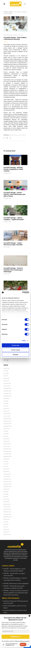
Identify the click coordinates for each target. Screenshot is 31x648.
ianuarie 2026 (7, 385)
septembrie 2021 (7, 516)
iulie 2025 (6, 401)
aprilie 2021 (6, 529)
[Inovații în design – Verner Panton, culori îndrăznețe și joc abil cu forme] (15, 185)
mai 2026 (6, 375)
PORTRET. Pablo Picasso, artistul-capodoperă (15, 583)
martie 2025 (6, 411)
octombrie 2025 (7, 393)
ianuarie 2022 (7, 506)
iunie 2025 (6, 403)
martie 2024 (6, 441)
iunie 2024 (6, 433)
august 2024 (6, 428)
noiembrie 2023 (7, 451)
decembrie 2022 (7, 479)
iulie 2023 (6, 461)
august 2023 (6, 458)
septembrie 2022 (7, 486)
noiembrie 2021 (7, 511)
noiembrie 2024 (7, 421)
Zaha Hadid (22, 135)
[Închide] (28, 644)
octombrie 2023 (7, 453)
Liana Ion (21, 35)
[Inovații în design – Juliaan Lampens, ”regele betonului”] (15, 210)
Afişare (24, 340)
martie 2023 (6, 471)
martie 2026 (6, 380)
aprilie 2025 (6, 408)
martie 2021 (6, 531)
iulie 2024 (6, 431)
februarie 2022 (7, 504)
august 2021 (6, 519)
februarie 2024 (7, 443)
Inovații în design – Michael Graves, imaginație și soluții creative (13, 169)
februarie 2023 (7, 474)
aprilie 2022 (6, 499)
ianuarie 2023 (7, 476)
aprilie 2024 (6, 438)
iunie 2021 (6, 524)
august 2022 (6, 489)
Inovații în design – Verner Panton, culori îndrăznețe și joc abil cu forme (15, 194)
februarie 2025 (7, 413)
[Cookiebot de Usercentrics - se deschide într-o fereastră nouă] (22, 292)
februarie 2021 (7, 534)
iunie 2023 (6, 463)
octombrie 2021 (7, 514)
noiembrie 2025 (7, 390)
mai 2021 (6, 526)
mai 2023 (6, 466)
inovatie (16, 135)
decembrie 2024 (7, 418)
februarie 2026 (7, 383)
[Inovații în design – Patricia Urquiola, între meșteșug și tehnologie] (15, 260)
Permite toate (15, 345)
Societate (10, 11)
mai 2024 (6, 436)
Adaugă (22, 644)
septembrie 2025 (7, 396)
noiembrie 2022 (7, 481)
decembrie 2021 (7, 509)
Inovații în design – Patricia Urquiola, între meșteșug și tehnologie (13, 269)
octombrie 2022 (7, 484)
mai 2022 (6, 496)
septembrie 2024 (7, 426)
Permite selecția (15, 350)
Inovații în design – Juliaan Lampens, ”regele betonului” (14, 218)
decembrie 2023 (7, 448)
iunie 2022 (6, 494)
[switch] (27, 324)
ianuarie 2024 (7, 446)
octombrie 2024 (7, 423)
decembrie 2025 (7, 388)
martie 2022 (6, 501)
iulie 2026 (6, 370)
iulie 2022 (6, 491)
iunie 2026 (6, 373)
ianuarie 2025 (7, 416)
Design (11, 135)
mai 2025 (6, 406)
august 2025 (6, 398)
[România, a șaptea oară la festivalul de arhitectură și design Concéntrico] (15, 286)
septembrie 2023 (7, 456)
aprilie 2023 (6, 469)
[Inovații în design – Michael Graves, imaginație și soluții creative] (15, 160)
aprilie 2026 (6, 378)
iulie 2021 (6, 521)
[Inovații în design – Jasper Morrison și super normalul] (15, 235)
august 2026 (6, 368)
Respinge (15, 354)
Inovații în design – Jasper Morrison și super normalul (13, 244)
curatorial (6, 11)
